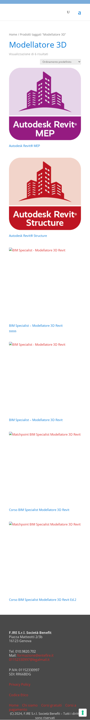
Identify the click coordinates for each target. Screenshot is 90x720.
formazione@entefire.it (35, 655)
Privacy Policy (19, 684)
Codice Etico (18, 695)
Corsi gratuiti (51, 705)
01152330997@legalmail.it (29, 659)
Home (13, 34)
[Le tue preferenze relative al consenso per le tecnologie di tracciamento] (83, 713)
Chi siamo (30, 705)
